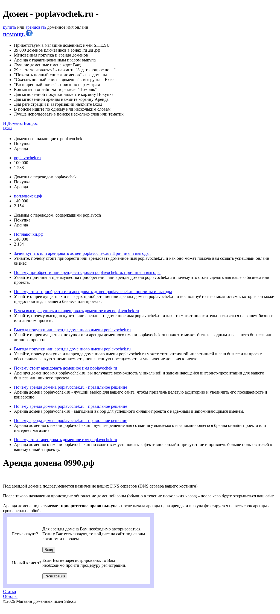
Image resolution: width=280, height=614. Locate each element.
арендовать (35, 27)
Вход (7, 128)
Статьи (9, 591)
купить (9, 27)
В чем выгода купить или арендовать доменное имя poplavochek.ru (76, 310)
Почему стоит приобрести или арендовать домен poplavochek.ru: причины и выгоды (93, 291)
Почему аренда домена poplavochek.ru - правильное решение (70, 387)
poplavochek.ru (27, 157)
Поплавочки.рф (28, 234)
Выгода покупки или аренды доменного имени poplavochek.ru (72, 329)
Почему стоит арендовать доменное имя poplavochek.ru (65, 368)
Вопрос (31, 123)
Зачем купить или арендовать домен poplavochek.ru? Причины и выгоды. (82, 253)
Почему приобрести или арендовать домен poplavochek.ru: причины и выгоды (87, 272)
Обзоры (10, 596)
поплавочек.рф (28, 196)
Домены (15, 123)
